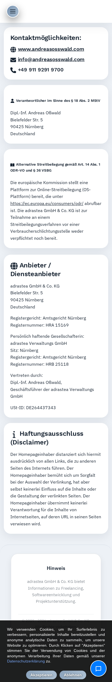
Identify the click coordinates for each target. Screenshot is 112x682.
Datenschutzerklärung (26, 661)
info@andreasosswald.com (51, 59)
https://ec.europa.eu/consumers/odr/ (46, 203)
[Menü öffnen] (13, 11)
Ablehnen (73, 675)
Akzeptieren (41, 675)
